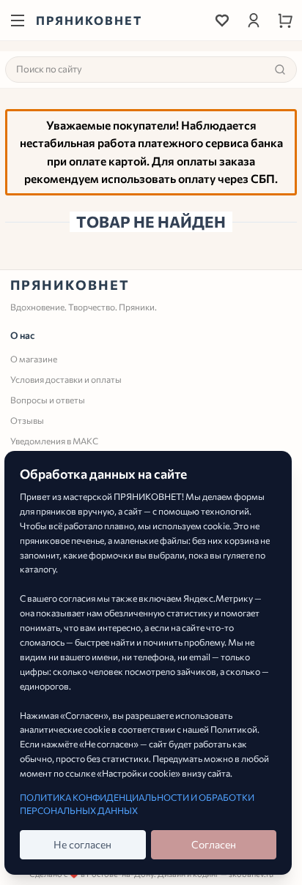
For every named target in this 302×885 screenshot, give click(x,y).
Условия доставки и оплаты (66, 379)
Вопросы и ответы (47, 400)
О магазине (33, 359)
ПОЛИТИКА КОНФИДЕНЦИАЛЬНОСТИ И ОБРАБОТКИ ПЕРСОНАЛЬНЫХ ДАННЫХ (137, 803)
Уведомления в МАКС (54, 441)
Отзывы (27, 420)
